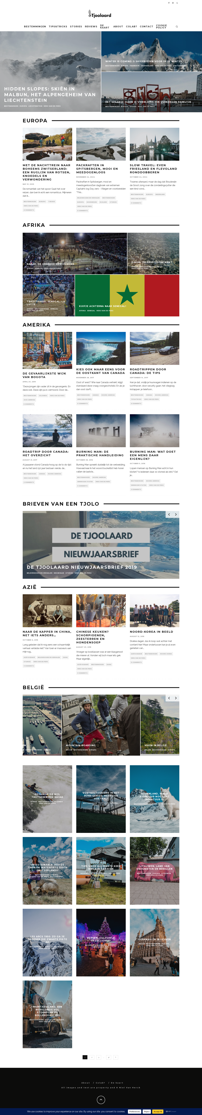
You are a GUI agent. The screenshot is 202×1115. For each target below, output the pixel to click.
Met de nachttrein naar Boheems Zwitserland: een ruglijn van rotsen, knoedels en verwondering (46, 172)
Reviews (91, 26)
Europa (42, 201)
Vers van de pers (31, 206)
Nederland (160, 194)
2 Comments (29, 482)
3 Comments (82, 486)
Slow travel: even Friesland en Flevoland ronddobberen (153, 169)
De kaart (105, 26)
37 (108, 1057)
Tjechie (51, 201)
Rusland (103, 202)
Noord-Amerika (108, 395)
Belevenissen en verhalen (88, 198)
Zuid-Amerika (29, 400)
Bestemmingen (35, 26)
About (118, 26)
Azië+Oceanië (29, 657)
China (65, 657)
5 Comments (29, 404)
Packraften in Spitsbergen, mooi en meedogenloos (97, 169)
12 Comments (136, 662)
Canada (96, 395)
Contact (146, 26)
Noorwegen (92, 202)
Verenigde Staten (85, 481)
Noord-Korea (166, 654)
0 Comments (29, 210)
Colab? (131, 26)
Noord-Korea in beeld (151, 631)
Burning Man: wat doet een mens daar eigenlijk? (153, 455)
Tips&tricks (58, 26)
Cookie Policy (161, 26)
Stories (76, 26)
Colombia (43, 395)
